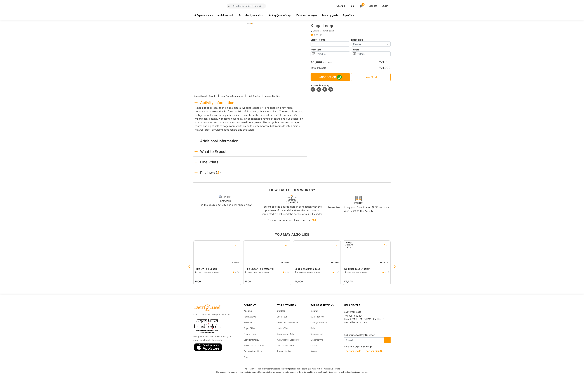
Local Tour (282, 317)
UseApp (340, 5)
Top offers (348, 15)
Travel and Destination (288, 322)
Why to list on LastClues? (255, 346)
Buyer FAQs (249, 328)
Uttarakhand (317, 334)
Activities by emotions (251, 15)
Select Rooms (318, 39)
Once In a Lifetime (285, 346)
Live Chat (371, 77)
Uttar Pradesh (317, 317)
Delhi (313, 328)
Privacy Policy (250, 334)
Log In (385, 5)
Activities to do (225, 15)
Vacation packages (306, 15)
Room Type (357, 39)
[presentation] (189, 266)
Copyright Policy (251, 340)
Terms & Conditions (253, 351)
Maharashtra (317, 340)
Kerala (314, 346)
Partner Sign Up (374, 351)
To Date (355, 49)
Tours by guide (330, 15)
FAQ (313, 220)
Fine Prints (209, 162)
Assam (314, 351)
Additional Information (219, 141)
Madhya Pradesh (319, 322)
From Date (316, 49)
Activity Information (217, 102)
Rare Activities (284, 351)
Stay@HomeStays (281, 15)
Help (352, 5)
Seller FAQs (249, 322)
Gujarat (314, 311)
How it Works (250, 317)
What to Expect (213, 151)
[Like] (236, 245)
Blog (246, 357)
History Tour (283, 328)
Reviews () (210, 173)
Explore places (205, 15)
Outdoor (281, 311)
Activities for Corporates (289, 340)
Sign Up (373, 5)
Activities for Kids (285, 334)
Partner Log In (353, 351)
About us (248, 311)
